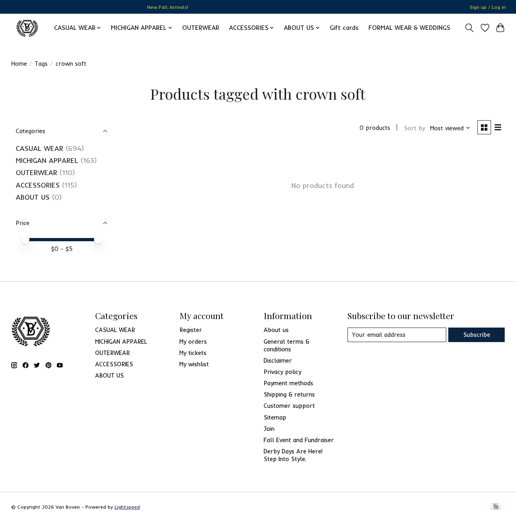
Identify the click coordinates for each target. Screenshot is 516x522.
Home (19, 63)
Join (269, 428)
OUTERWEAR (200, 27)
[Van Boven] (27, 28)
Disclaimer (278, 360)
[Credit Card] (496, 507)
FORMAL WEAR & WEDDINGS (409, 27)
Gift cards (344, 27)
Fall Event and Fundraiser (299, 440)
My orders (193, 341)
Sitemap (275, 417)
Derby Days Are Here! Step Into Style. (293, 455)
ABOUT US (33, 196)
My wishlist (194, 364)
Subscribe (476, 334)
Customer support (289, 405)
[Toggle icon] (469, 28)
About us (276, 330)
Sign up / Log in (488, 7)
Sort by (414, 128)
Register (190, 330)
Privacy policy (282, 372)
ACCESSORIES (38, 184)
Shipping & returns (289, 394)
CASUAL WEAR (39, 148)
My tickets (192, 353)
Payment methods (288, 383)
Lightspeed (127, 507)
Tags (41, 63)
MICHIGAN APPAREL (47, 160)
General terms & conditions (286, 345)
